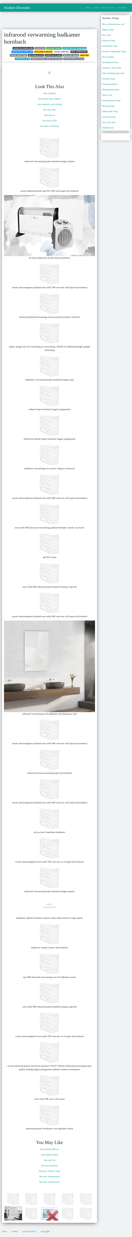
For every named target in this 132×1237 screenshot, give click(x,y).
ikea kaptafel (50, 93)
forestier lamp (108, 78)
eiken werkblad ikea (79, 52)
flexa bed (106, 35)
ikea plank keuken (49, 1154)
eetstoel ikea (40, 48)
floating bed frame (110, 89)
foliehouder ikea (109, 46)
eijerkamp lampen (54, 48)
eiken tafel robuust (71, 55)
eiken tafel (84, 55)
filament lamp (108, 40)
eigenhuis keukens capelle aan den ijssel (46, 59)
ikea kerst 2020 (49, 120)
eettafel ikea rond (22, 59)
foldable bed (108, 127)
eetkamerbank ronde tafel (22, 52)
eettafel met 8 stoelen (53, 55)
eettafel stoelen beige (18, 55)
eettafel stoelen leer (61, 52)
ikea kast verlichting (49, 126)
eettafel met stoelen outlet (23, 48)
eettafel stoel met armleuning (74, 48)
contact (96, 7)
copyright (122, 7)
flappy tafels (108, 29)
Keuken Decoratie (17, 7)
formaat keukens (110, 84)
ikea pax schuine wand (49, 1171)
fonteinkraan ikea (110, 62)
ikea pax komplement (49, 1176)
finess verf (107, 95)
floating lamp (108, 106)
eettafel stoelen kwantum (74, 59)
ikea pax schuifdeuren (49, 1182)
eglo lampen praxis (35, 55)
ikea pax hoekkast (49, 1165)
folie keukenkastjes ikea (113, 73)
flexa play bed (108, 122)
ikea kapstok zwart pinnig (50, 104)
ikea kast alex (49, 109)
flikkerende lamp (110, 111)
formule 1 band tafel (111, 67)
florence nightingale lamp (114, 51)
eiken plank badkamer (43, 52)
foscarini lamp (109, 116)
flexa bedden (108, 57)
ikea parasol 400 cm (49, 1149)
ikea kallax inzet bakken (49, 98)
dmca (88, 7)
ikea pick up (49, 1160)
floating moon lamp (111, 100)
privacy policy (108, 7)
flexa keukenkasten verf (113, 24)
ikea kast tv (49, 115)
